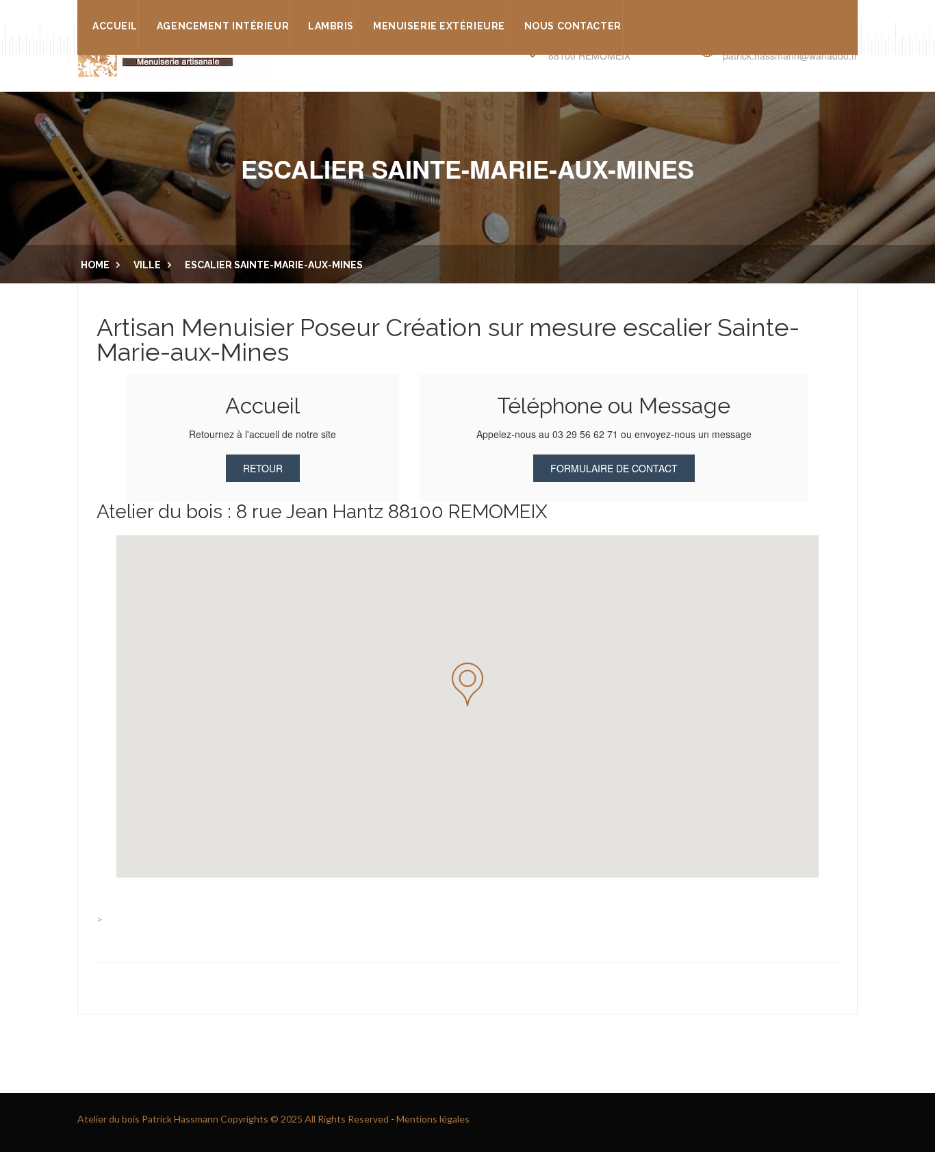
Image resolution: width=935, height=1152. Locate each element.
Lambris (331, 26)
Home (95, 264)
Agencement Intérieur (223, 26)
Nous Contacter (573, 26)
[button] (467, 684)
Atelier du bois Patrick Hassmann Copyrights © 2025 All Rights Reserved (233, 1119)
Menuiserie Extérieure (439, 26)
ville (147, 264)
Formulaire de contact (614, 468)
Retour (263, 468)
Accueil (115, 26)
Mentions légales (433, 1119)
